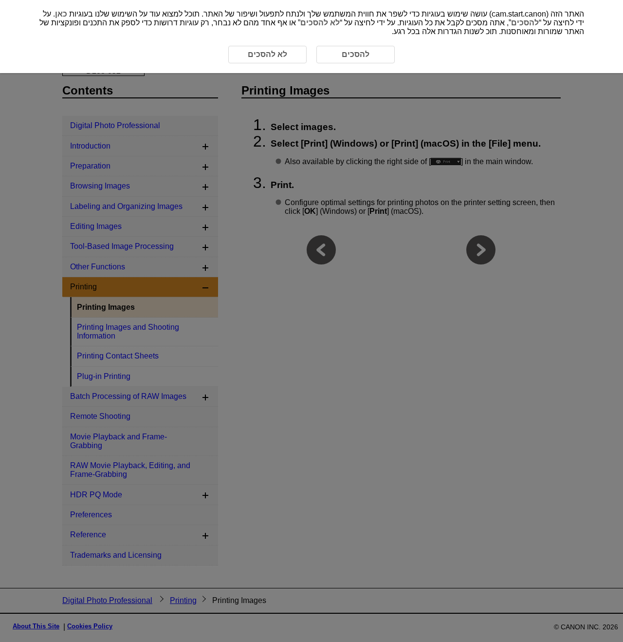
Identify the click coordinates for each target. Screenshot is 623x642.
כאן (61, 14)
